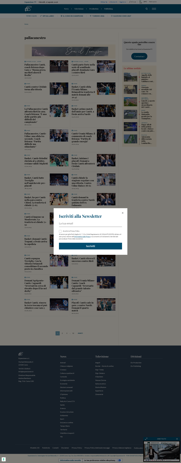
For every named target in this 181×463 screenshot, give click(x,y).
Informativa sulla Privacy (82, 236)
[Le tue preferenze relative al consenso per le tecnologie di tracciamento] (4, 459)
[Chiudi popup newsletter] (122, 213)
